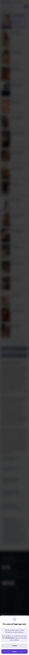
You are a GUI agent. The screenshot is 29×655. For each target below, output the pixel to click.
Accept (14, 651)
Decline (14, 645)
